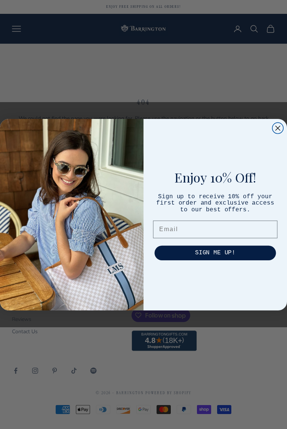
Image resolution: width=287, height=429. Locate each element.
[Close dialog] (278, 128)
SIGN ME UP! (215, 253)
